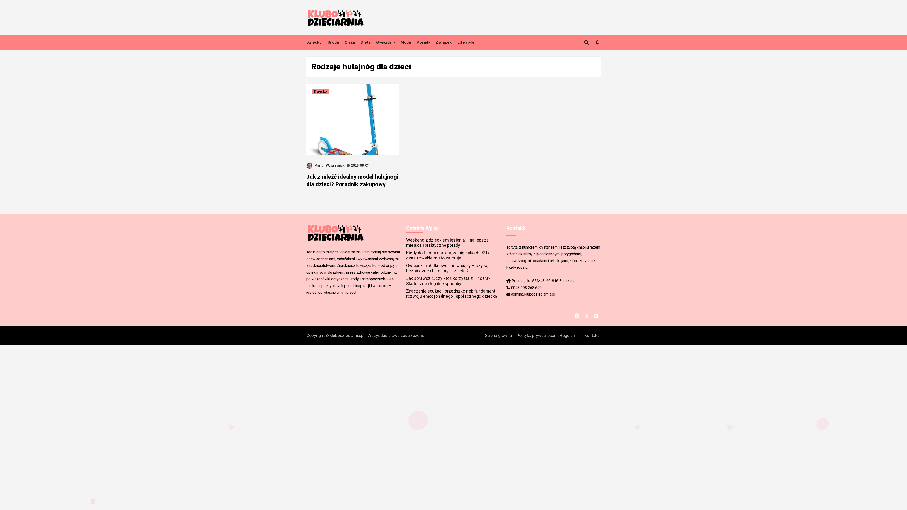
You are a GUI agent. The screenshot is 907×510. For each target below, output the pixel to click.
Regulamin (570, 335)
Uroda (333, 42)
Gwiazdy (384, 42)
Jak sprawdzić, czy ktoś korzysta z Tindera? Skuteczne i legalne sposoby (448, 281)
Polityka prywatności (536, 335)
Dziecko (314, 42)
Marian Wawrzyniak (329, 165)
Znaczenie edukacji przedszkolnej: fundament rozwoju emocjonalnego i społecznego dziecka (451, 294)
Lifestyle (466, 42)
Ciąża (350, 42)
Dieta (366, 42)
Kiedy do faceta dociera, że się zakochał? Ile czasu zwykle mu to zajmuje (448, 255)
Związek (444, 42)
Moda (406, 42)
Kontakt (591, 335)
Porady (423, 42)
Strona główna (498, 335)
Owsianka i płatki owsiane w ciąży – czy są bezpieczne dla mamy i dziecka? (447, 268)
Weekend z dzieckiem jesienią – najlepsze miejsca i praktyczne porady (447, 243)
